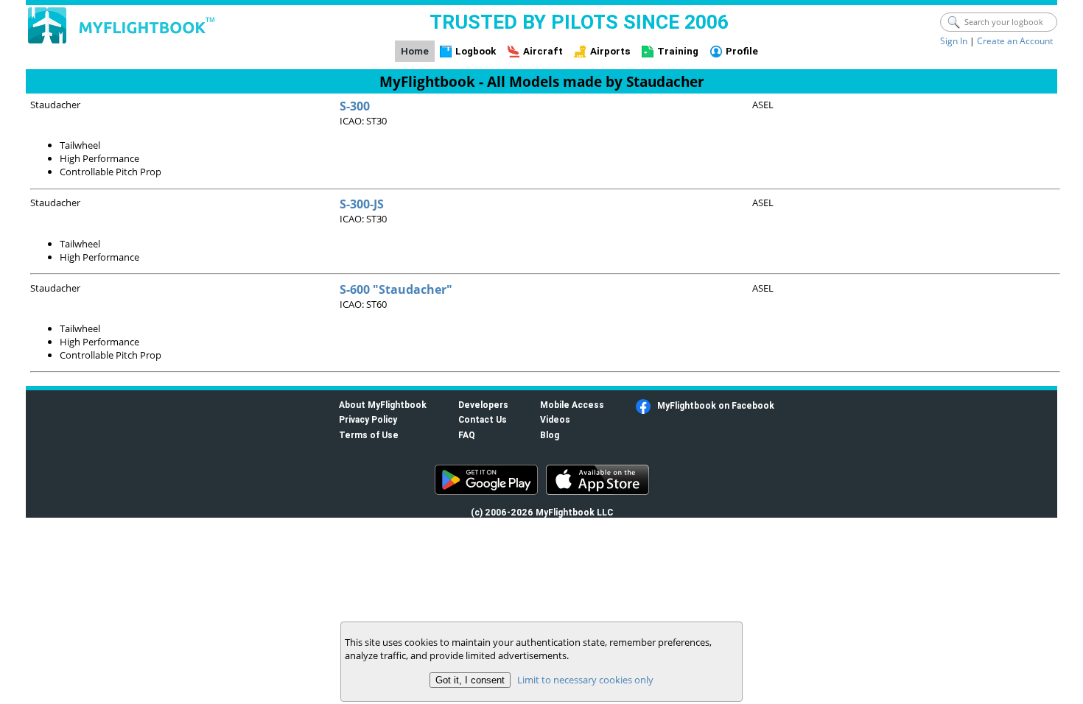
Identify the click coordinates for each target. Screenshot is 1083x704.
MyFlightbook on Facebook (715, 405)
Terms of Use (369, 434)
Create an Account (1015, 41)
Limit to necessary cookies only (585, 679)
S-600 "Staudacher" (396, 289)
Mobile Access (572, 404)
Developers (483, 404)
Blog (549, 434)
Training (677, 51)
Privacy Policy (368, 419)
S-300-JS (362, 204)
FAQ (466, 434)
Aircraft (543, 51)
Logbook (475, 51)
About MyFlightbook (383, 404)
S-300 (355, 106)
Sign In (953, 41)
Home (415, 51)
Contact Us (482, 419)
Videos (555, 419)
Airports (610, 51)
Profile (742, 51)
